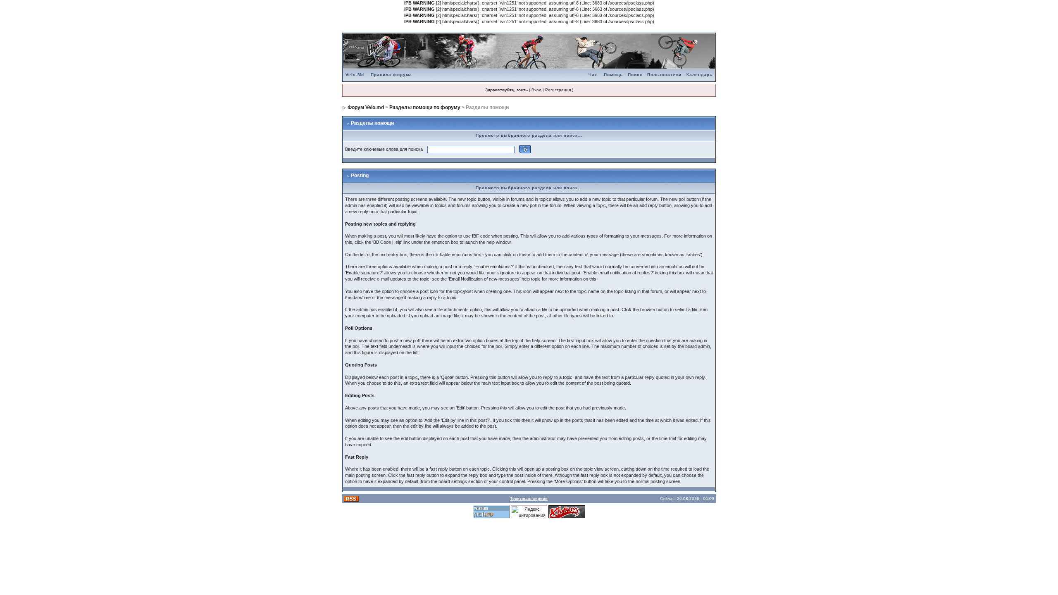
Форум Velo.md (366, 107)
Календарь (699, 74)
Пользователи (664, 74)
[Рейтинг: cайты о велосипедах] (566, 511)
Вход (536, 90)
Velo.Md (355, 74)
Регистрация (558, 90)
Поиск (635, 74)
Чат (593, 74)
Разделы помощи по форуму (424, 107)
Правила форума (391, 74)
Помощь (613, 74)
